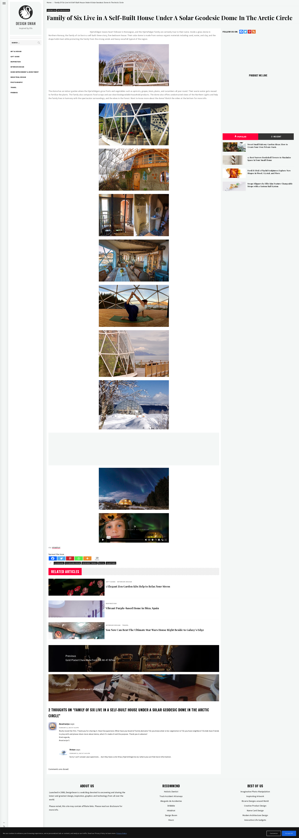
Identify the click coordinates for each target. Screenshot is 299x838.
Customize (274, 833)
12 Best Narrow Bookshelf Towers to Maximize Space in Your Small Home (269, 158)
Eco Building (59, 563)
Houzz (171, 820)
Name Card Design (255, 810)
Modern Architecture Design (255, 815)
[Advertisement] (118, 449)
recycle (101, 563)
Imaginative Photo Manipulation (255, 791)
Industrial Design (18, 77)
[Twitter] (61, 558)
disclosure (114, 806)
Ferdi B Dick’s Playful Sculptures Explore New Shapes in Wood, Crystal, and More (269, 171)
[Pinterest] (70, 558)
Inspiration (16, 62)
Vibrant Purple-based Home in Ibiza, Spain (132, 608)
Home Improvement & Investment (25, 72)
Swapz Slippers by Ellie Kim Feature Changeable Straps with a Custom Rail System (270, 184)
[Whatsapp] (79, 558)
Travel (13, 87)
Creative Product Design (255, 805)
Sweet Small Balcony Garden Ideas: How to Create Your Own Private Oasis (267, 145)
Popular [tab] (241, 136)
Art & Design (16, 51)
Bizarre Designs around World (255, 801)
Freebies (14, 93)
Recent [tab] (277, 136)
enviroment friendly (89, 563)
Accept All (289, 833)
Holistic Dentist (171, 791)
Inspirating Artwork (255, 796)
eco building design (73, 563)
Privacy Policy (121, 833)
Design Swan (26, 23)
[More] (87, 558)
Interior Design (17, 67)
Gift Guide (15, 57)
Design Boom (171, 815)
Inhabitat (171, 810)
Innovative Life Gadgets (255, 820)
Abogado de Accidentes (171, 801)
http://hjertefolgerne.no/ (128, 757)
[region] (149, 832)
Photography (17, 82)
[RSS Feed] (254, 32)
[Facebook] (53, 558)
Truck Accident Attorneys (171, 796)
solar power (111, 563)
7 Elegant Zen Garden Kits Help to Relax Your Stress (138, 586)
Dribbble (171, 805)
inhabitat (56, 547)
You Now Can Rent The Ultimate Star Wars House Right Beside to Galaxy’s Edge (155, 630)
